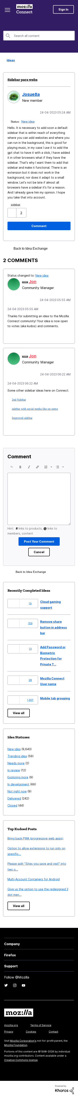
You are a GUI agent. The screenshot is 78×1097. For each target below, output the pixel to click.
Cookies (31, 1030)
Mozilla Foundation (15, 1043)
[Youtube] (23, 984)
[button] (12, 212)
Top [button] (5, 1087)
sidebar (16, 204)
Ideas (9, 60)
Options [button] (72, 60)
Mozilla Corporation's (23, 1039)
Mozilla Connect (25, 9)
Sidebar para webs (22, 79)
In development (18, 783)
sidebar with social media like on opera (34, 407)
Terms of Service (40, 1024)
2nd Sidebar (18, 398)
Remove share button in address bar (53, 626)
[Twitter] (6, 984)
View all (18, 712)
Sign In (63, 9)
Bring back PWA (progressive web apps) (35, 837)
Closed (12, 804)
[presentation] (11, 465)
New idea (28, 121)
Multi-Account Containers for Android (33, 878)
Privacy (8, 1030)
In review (13, 769)
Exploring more (17, 776)
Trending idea (17, 755)
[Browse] (8, 10)
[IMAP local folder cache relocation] (63, 248)
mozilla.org (11, 1024)
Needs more (16, 762)
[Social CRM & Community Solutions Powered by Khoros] (64, 1088)
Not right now (17, 790)
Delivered (14, 797)
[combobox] (39, 36)
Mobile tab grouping (55, 697)
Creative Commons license (21, 1058)
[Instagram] (15, 984)
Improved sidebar (21, 416)
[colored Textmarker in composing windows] (56, 248)
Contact (53, 1030)
